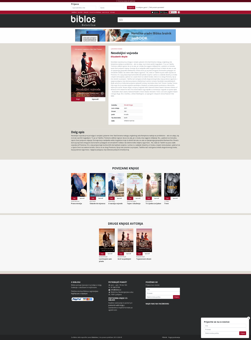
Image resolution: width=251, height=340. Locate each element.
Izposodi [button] (95, 99)
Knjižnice (74, 12)
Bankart (84, 294)
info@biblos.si (116, 290)
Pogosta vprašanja (95, 12)
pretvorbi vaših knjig (116, 305)
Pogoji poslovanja (174, 337)
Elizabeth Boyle (119, 56)
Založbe (80, 12)
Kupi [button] (78, 99)
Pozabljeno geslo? (142, 7)
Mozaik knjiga (128, 105)
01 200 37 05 (115, 287)
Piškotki (164, 337)
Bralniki (86, 12)
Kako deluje (105, 12)
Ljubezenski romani (116, 49)
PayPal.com (75, 294)
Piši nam (112, 12)
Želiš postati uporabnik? (156, 7)
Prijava (176, 297)
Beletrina (95, 337)
